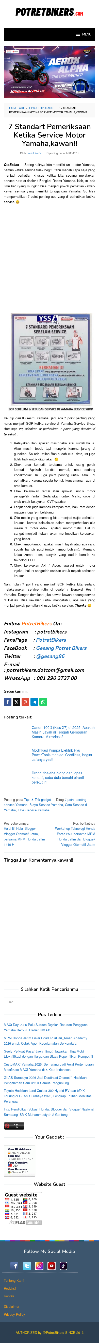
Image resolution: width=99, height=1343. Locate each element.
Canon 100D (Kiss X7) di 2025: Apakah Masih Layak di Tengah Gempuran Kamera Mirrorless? (63, 732)
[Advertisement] (49, 258)
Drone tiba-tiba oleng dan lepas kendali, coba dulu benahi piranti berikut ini (58, 777)
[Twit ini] (16, 702)
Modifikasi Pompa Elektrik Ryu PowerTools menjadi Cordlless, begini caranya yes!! (62, 755)
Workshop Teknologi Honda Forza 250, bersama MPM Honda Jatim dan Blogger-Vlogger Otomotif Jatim (75, 834)
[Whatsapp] (43, 702)
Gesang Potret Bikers (61, 648)
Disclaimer (11, 1306)
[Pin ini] (25, 702)
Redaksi (10, 1288)
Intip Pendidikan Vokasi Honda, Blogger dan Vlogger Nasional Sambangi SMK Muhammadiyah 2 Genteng (49, 1112)
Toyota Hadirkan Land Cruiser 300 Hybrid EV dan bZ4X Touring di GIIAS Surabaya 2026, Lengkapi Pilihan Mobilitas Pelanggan (48, 1096)
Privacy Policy (14, 1314)
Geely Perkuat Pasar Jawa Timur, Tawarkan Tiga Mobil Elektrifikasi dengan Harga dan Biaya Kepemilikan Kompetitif (48, 1054)
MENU (86, 34)
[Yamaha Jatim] (49, 71)
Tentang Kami (14, 1280)
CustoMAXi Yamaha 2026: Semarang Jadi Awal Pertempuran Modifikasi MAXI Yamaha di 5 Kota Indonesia (49, 1067)
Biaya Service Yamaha (46, 804)
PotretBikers (51, 640)
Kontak (9, 1295)
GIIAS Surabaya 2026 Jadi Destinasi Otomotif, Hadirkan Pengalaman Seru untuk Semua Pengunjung (45, 1080)
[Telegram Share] (34, 702)
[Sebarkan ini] (7, 702)
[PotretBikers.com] (49, 10)
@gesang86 (50, 656)
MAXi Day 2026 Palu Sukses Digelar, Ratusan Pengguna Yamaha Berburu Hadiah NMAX (46, 1027)
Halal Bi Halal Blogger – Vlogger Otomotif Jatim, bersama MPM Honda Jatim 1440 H (24, 834)
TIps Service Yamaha (34, 810)
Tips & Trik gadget (37, 799)
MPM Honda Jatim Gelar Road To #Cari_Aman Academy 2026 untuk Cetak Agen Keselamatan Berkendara (45, 1040)
